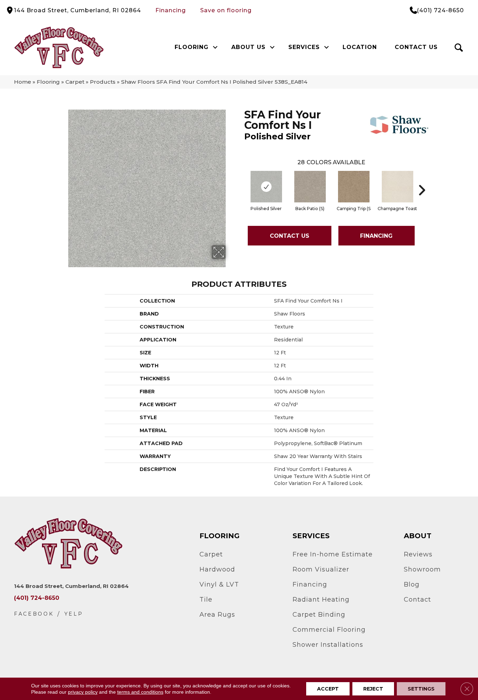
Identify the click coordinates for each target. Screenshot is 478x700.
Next (421, 179)
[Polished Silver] (266, 186)
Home (22, 81)
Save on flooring (226, 10)
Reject (373, 689)
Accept (328, 689)
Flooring (192, 47)
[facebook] (34, 614)
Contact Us (416, 47)
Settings (421, 689)
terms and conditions (140, 692)
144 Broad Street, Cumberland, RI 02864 (77, 10)
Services (304, 47)
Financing (170, 10)
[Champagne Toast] (397, 186)
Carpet (74, 81)
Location (360, 47)
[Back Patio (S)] (310, 186)
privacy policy (83, 692)
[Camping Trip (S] (353, 186)
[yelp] (73, 614)
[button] (215, 47)
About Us (248, 47)
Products (102, 81)
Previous (241, 179)
